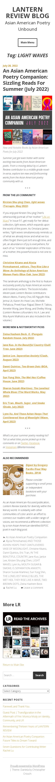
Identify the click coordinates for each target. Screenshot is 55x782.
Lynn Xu (16, 564)
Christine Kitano (37, 548)
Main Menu (27, 42)
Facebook (34, 443)
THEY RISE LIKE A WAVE (27, 580)
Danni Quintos (10, 552)
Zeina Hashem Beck (31, 584)
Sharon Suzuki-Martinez (16, 572)
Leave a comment (33, 587)
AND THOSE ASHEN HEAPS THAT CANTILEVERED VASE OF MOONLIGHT (23, 544)
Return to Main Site (13, 664)
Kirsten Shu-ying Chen (20, 560)
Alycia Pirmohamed (16, 541)
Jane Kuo (33, 556)
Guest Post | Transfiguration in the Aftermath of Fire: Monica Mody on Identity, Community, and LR (26, 716)
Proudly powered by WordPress (27, 766)
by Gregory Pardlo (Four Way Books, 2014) (37, 468)
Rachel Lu (11, 587)
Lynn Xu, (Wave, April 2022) (26, 417)
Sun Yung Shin (37, 572)
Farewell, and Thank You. (16, 706)
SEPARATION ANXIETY (27, 568)
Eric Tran (24, 552)
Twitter (24, 443)
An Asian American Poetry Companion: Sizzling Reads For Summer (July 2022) (26, 79)
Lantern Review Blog (27, 12)
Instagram (11, 447)
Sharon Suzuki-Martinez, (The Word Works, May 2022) (26, 392)
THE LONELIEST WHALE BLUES (20, 576)
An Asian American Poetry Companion (26, 537)
